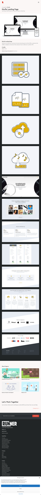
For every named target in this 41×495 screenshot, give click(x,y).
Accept (20, 485)
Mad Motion (4, 456)
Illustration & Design (5, 446)
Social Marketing (5, 439)
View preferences (20, 491)
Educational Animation (6, 467)
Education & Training (5, 441)
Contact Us (35, 408)
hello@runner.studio (5, 433)
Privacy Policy (4, 457)
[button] (39, 477)
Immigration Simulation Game (7, 379)
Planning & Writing (5, 447)
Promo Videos (4, 472)
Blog (2, 455)
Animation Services (5, 445)
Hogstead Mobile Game (25, 379)
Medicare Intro (23, 392)
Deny (20, 488)
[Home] (9, 423)
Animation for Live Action (6, 470)
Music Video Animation (6, 475)
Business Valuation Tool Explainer (7, 392)
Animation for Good (5, 471)
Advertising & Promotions (6, 440)
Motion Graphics (5, 465)
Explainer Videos (5, 466)
